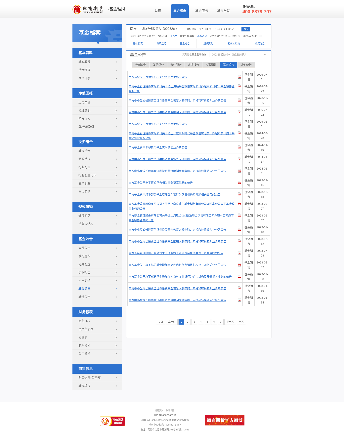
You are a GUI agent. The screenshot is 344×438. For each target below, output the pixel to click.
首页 (158, 11)
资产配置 (84, 183)
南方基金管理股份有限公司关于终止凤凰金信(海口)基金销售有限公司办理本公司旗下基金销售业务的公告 (181, 218)
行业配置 (84, 167)
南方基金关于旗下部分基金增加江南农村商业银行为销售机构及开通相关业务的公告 (180, 276)
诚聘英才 (159, 410)
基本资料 (85, 53)
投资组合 (85, 142)
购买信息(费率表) (89, 377)
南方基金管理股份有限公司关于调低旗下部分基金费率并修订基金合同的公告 (176, 253)
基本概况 (84, 61)
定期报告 (84, 272)
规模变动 (84, 215)
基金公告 (85, 239)
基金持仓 (84, 150)
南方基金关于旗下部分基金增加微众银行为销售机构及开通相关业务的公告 (175, 194)
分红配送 (84, 264)
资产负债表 (85, 329)
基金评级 (84, 78)
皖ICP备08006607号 (165, 415)
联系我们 (170, 410)
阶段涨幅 (84, 118)
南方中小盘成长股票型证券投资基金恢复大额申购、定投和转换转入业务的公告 (177, 100)
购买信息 (260, 43)
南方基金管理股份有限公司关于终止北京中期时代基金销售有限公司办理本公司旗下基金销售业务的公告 (182, 136)
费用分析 (84, 353)
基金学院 (223, 11)
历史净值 (84, 102)
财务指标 (84, 321)
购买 (245, 29)
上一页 (171, 321)
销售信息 (85, 369)
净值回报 (85, 93)
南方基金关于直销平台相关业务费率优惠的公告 (158, 77)
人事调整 (84, 280)
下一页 (230, 321)
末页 (241, 321)
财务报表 (85, 312)
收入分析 (84, 345)
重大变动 (84, 191)
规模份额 (85, 207)
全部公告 (84, 248)
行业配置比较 (87, 175)
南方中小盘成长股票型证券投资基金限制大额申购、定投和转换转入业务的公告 (177, 112)
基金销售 (84, 288)
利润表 (82, 337)
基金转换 (84, 385)
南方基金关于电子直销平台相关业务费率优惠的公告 (161, 182)
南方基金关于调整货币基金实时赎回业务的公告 (158, 147)
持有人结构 (85, 223)
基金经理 (84, 70)
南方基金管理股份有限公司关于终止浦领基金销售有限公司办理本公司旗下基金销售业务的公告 (182, 89)
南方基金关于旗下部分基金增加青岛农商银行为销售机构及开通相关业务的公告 (177, 264)
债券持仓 (84, 159)
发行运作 (84, 256)
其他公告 (84, 297)
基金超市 (179, 11)
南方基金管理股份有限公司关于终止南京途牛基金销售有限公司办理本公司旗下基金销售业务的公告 (182, 206)
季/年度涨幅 (86, 126)
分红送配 (84, 110)
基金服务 (201, 11)
